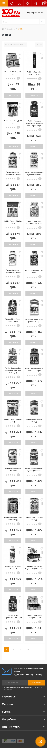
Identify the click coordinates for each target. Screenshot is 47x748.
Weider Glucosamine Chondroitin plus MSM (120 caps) (13, 370)
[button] (20, 3)
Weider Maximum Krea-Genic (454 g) (13, 518)
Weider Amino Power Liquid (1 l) (13, 567)
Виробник (11, 29)
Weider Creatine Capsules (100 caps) (12, 173)
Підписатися (36, 682)
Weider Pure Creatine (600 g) (34, 518)
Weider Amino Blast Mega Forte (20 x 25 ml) (34, 567)
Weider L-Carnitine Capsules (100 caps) (34, 222)
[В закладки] (20, 54)
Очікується (12, 95)
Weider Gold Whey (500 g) (13, 122)
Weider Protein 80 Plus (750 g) (13, 420)
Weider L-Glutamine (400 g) (34, 420)
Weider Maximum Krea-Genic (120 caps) (34, 369)
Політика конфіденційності (23, 687)
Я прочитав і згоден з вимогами (23, 688)
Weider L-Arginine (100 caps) (34, 271)
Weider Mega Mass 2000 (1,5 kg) (12, 320)
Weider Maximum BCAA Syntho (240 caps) (34, 469)
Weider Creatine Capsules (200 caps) (12, 271)
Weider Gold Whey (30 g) (12, 73)
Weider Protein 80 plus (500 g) (13, 222)
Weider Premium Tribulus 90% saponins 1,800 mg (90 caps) (34, 123)
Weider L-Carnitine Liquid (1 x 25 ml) (34, 73)
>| (28, 649)
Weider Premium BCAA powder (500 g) (34, 320)
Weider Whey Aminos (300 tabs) (12, 469)
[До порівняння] (20, 58)
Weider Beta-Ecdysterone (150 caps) (13, 616)
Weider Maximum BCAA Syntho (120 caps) (34, 173)
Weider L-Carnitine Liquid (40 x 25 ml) (34, 616)
